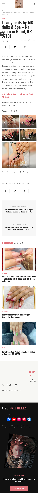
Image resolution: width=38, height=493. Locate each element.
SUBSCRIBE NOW (19, 488)
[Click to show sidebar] (2, 34)
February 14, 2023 (8, 40)
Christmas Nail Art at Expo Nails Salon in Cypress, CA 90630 (18, 353)
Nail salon (6, 18)
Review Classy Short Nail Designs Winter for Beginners (16, 315)
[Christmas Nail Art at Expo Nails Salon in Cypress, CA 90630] (19, 333)
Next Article (18, 224)
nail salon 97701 (11, 183)
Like (32, 40)
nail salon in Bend (25, 183)
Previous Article (20, 207)
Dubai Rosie (22, 40)
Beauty (4, 347)
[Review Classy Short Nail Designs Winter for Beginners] (19, 297)
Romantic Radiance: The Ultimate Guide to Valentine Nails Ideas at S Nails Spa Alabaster (19, 279)
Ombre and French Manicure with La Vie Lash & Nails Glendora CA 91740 (19, 228)
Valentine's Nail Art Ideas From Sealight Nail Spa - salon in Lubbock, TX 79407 (19, 210)
